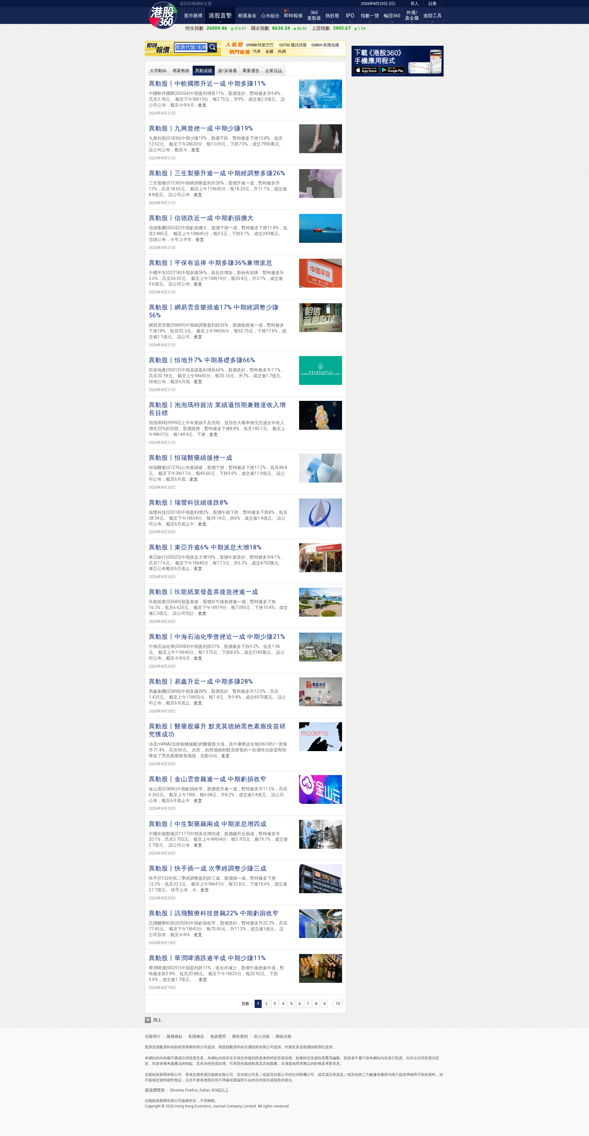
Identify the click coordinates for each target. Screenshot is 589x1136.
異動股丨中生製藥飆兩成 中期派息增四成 (208, 824)
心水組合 (270, 15)
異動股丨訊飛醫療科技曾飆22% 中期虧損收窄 (214, 913)
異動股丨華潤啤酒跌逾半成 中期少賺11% (207, 958)
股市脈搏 (193, 15)
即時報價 (293, 15)
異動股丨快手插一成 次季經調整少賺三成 (208, 868)
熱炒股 (332, 15)
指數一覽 (370, 15)
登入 (414, 3)
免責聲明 (218, 1036)
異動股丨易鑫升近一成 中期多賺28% (201, 681)
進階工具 (432, 15)
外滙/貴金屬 (412, 15)
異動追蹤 (203, 70)
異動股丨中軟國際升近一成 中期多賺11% (207, 83)
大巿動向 (158, 70)
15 (338, 1003)
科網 (282, 51)
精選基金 (247, 15)
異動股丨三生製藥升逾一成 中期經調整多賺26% (217, 173)
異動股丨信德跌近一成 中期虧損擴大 (201, 218)
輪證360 (392, 15)
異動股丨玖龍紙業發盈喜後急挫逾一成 (203, 591)
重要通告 (251, 70)
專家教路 (181, 70)
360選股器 (314, 15)
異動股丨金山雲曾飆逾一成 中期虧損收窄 (208, 779)
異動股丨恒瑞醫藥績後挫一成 (191, 457)
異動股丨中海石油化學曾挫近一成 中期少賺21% (217, 636)
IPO (350, 16)
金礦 (269, 51)
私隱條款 (196, 1036)
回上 (157, 1020)
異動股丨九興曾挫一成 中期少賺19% (201, 128)
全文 (202, 105)
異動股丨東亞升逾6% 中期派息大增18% (205, 547)
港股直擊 (220, 15)
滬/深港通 (227, 70)
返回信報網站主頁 (196, 3)
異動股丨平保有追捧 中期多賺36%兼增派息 (210, 262)
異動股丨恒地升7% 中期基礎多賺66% (202, 360)
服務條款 (175, 1036)
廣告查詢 (240, 1036)
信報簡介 (153, 1036)
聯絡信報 (283, 1036)
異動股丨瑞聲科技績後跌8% (188, 502)
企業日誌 (273, 70)
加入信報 (262, 1036)
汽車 (257, 51)
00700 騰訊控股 (293, 45)
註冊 (433, 3)
